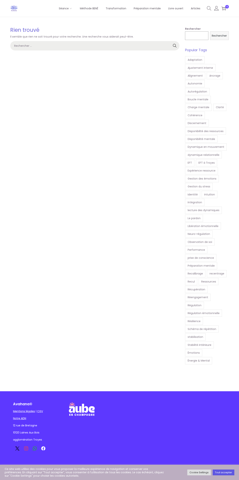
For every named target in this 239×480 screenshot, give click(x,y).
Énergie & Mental (199, 360)
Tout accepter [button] (223, 472)
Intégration (195, 202)
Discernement (197, 123)
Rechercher (193, 29)
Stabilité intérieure (199, 345)
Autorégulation (197, 91)
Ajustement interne (200, 68)
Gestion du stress (199, 186)
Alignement (195, 76)
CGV (40, 411)
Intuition (209, 194)
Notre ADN (19, 418)
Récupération (196, 289)
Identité (193, 194)
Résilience (194, 321)
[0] (223, 8)
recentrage (216, 273)
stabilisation (195, 337)
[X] (17, 448)
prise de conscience (201, 258)
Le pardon (194, 218)
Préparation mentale (201, 266)
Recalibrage (195, 273)
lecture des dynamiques (203, 210)
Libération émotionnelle (203, 226)
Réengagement (198, 297)
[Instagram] (26, 448)
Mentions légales (24, 411)
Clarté (220, 107)
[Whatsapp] (34, 448)
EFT (190, 163)
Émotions (194, 353)
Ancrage (214, 76)
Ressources (208, 281)
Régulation (194, 305)
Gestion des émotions (202, 178)
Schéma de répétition (202, 329)
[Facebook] (43, 448)
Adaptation (195, 60)
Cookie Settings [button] (199, 472)
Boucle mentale (198, 99)
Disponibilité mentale (201, 139)
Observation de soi (200, 242)
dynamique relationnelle (203, 155)
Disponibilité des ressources (206, 131)
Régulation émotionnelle (204, 313)
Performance (196, 250)
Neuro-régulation (199, 234)
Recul (191, 281)
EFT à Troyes (206, 163)
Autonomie (195, 83)
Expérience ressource (201, 170)
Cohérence (195, 115)
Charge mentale (198, 107)
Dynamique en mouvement (206, 147)
